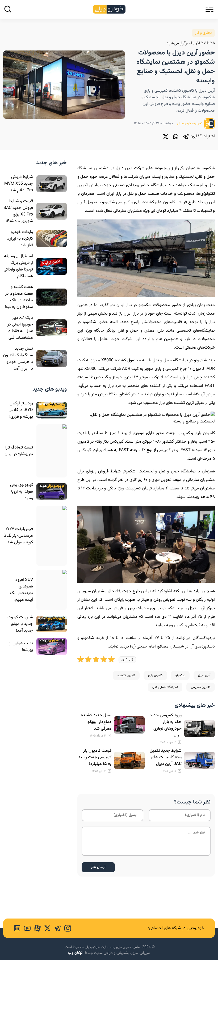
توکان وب (75, 953)
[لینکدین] (17, 928)
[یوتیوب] (25, 928)
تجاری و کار (203, 33)
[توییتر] (166, 136)
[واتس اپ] (176, 136)
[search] (8, 9)
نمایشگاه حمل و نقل (165, 687)
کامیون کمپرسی (200, 687)
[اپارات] (36, 928)
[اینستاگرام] (66, 928)
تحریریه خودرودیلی (190, 123)
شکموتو (180, 675)
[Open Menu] (209, 9)
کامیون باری (155, 675)
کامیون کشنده (126, 675)
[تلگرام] (186, 136)
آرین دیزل (204, 675)
